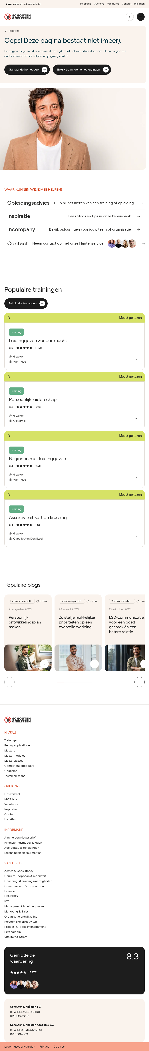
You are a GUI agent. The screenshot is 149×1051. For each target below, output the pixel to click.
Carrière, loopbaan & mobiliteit (25, 876)
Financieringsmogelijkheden (23, 842)
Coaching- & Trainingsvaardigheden (28, 881)
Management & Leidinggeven (24, 906)
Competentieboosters (19, 765)
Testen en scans (14, 776)
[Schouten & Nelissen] (17, 16)
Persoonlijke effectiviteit (20, 921)
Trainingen (11, 740)
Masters (9, 750)
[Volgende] (139, 682)
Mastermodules (14, 755)
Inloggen (139, 4)
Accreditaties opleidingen (21, 847)
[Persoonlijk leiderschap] (74, 400)
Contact (126, 4)
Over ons (99, 4)
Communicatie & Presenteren (24, 886)
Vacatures (113, 4)
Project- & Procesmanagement (25, 926)
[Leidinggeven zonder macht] (74, 341)
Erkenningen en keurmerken (22, 852)
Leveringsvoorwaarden (19, 1046)
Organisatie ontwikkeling (20, 916)
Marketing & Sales (16, 911)
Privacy (44, 1046)
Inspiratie (85, 4)
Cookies (59, 1046)
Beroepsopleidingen (17, 745)
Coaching (10, 770)
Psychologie (12, 931)
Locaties (10, 819)
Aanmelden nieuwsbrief (20, 837)
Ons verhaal (12, 794)
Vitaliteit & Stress (15, 937)
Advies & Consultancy (18, 871)
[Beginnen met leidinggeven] (74, 459)
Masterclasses (13, 760)
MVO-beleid (12, 799)
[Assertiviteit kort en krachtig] (74, 518)
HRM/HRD (11, 896)
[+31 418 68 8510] (130, 17)
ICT (6, 901)
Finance (9, 891)
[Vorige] (9, 682)
